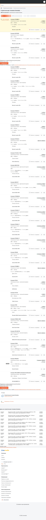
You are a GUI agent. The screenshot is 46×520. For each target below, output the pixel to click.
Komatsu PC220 (2, 416)
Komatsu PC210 (14, 280)
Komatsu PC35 (2, 444)
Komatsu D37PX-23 (15, 47)
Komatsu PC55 (14, 305)
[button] (44, 2)
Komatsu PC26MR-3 (15, 266)
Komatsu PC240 (2, 430)
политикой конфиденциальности (20, 64)
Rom (2, 463)
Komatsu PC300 (2, 441)
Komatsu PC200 (14, 343)
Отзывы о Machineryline (5, 484)
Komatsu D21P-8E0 (15, 33)
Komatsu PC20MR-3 (15, 19)
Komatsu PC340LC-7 (15, 210)
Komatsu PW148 (14, 252)
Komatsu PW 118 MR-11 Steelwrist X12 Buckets (21, 372)
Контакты (3, 459)
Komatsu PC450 (2, 426)
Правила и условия (5, 479)
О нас (2, 455)
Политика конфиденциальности (7, 481)
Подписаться (4, 63)
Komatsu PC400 (2, 419)
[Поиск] (44, 5)
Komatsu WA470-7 (15, 182)
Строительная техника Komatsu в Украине (8, 447)
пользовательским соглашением (34, 64)
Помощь (3, 457)
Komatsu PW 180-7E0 (15, 331)
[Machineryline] (1, 8)
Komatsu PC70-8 (14, 292)
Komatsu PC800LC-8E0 (16, 319)
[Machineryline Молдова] (7, 2)
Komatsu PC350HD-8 (15, 196)
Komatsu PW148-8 (15, 358)
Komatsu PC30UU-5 (15, 110)
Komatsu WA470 (2, 434)
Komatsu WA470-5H (15, 165)
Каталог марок (4, 486)
